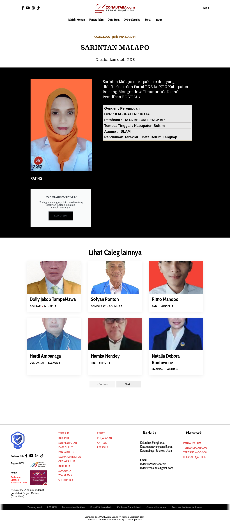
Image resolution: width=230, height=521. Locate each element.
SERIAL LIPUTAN (67, 442)
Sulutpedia (65, 480)
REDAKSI (52, 507)
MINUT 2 (172, 369)
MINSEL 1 (50, 306)
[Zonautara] (115, 8)
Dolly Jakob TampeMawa (53, 299)
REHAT (101, 433)
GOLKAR (35, 306)
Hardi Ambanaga (45, 356)
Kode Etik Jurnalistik (101, 507)
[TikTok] (38, 8)
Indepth (63, 438)
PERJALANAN (104, 438)
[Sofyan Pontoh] (115, 277)
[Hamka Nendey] (115, 334)
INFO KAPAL (65, 466)
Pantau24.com (192, 443)
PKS (131, 59)
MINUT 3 (104, 363)
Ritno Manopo (165, 299)
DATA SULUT (65, 447)
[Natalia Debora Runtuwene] (176, 334)
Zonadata (64, 470)
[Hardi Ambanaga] (54, 334)
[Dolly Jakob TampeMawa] (54, 277)
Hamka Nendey (105, 356)
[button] (198, 8)
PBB (93, 363)
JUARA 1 (14, 472)
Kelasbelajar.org (194, 457)
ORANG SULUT (66, 461)
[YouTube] (28, 8)
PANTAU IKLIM (66, 452)
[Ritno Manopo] (176, 277)
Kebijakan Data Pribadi (129, 507)
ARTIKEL (102, 442)
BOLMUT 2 (115, 306)
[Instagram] (33, 8)
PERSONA (102, 447)
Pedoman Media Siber (73, 507)
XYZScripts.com (134, 519)
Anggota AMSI (17, 463)
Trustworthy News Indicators (187, 507)
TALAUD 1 (54, 363)
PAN (154, 306)
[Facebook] (23, 8)
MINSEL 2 (167, 306)
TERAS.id (63, 433)
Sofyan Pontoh (105, 299)
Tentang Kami (34, 507)
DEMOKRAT (98, 306)
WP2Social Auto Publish (100, 519)
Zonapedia (65, 475)
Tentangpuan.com (195, 447)
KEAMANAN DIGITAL (69, 456)
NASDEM (157, 369)
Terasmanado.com (195, 452)
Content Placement (156, 507)
